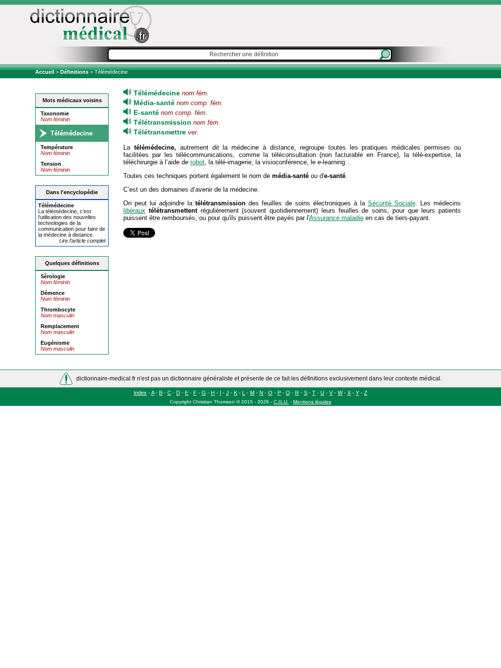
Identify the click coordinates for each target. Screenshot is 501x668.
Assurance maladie (336, 218)
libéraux (134, 210)
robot (197, 162)
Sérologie (53, 276)
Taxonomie (55, 113)
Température (57, 147)
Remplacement (60, 326)
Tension (51, 164)
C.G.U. (281, 401)
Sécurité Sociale (391, 203)
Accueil (45, 72)
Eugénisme (55, 343)
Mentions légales (312, 401)
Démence (53, 293)
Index (140, 393)
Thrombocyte (58, 309)
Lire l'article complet (82, 241)
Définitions (74, 72)
